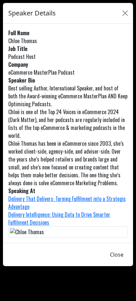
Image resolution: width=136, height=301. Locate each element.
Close (116, 254)
